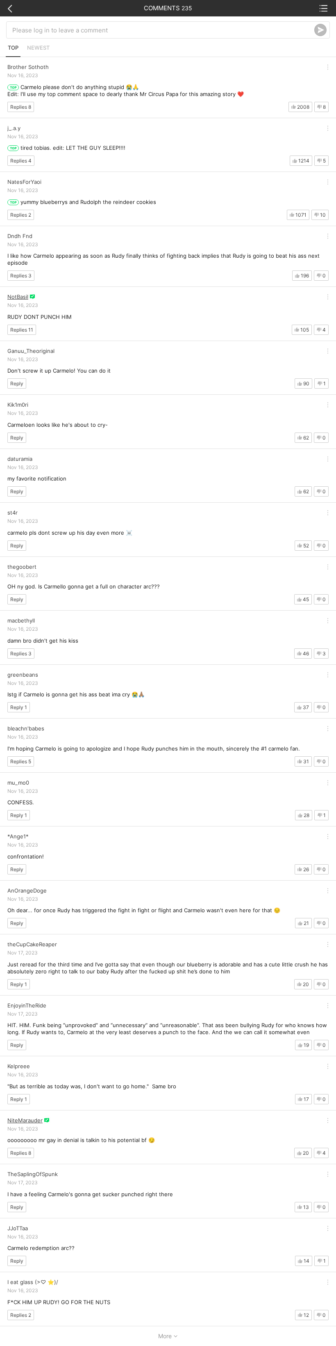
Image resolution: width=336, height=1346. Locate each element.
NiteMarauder (25, 1120)
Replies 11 (21, 330)
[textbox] (163, 30)
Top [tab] (13, 47)
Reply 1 (18, 707)
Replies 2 (20, 215)
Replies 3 (21, 275)
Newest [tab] (38, 47)
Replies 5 (20, 761)
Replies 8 (20, 107)
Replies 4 (21, 161)
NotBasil (17, 296)
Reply (16, 383)
